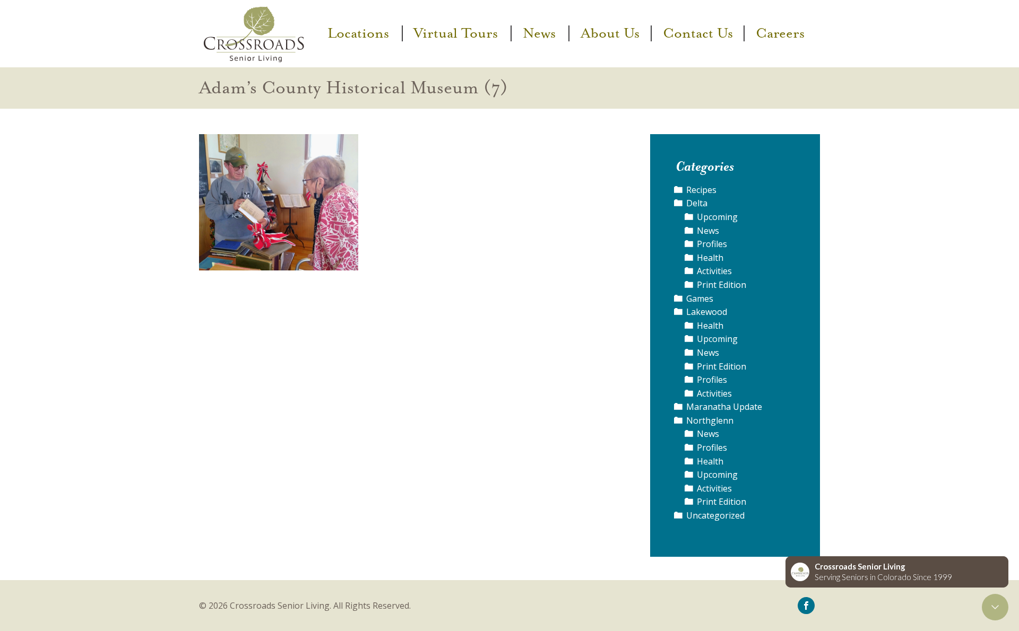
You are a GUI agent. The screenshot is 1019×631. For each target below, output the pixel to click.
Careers (780, 33)
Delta (696, 203)
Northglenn (709, 420)
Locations (358, 33)
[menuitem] (359, 33)
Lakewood (706, 312)
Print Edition (721, 285)
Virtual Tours (455, 33)
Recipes (701, 190)
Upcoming (717, 217)
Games (699, 298)
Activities (714, 271)
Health (710, 258)
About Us (610, 33)
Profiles (712, 244)
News (539, 33)
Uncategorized (715, 515)
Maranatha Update (724, 407)
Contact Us (698, 33)
